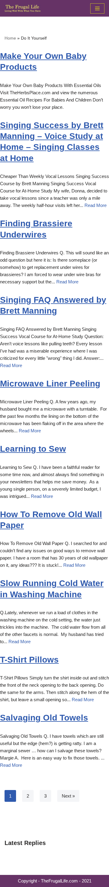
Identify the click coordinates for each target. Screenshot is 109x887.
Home (10, 38)
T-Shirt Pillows (29, 659)
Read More (95, 205)
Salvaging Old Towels (44, 717)
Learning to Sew (33, 448)
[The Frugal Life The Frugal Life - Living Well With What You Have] (23, 8)
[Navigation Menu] (97, 8)
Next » (68, 795)
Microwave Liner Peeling (50, 383)
